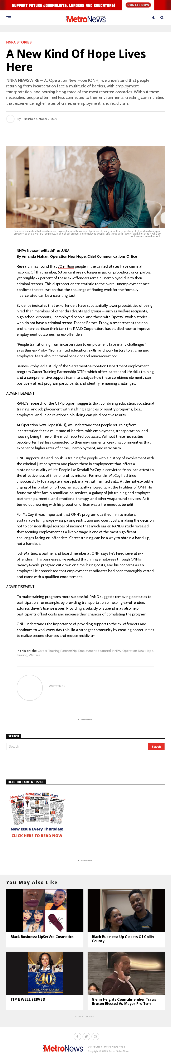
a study (51, 366)
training (22, 655)
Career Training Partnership (57, 651)
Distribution (95, 1046)
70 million (66, 266)
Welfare (34, 655)
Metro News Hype (114, 1046)
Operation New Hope (137, 651)
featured (104, 651)
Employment (87, 651)
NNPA (116, 651)
